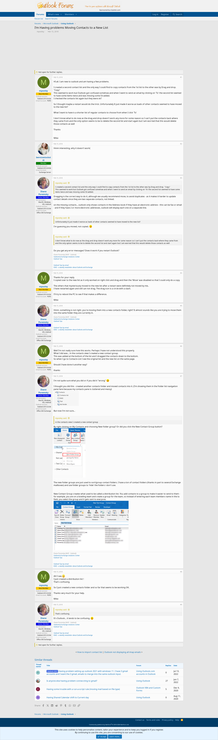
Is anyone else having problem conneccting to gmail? (72, 680)
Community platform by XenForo (109, 725)
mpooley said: (61, 183)
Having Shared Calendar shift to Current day (68, 697)
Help (177, 720)
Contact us (139, 720)
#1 (181, 77)
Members (69, 14)
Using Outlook (143, 680)
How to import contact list (89, 652)
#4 (181, 273)
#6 (181, 346)
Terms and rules (153, 720)
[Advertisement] (96, 51)
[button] (61, 14)
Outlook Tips (58, 259)
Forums (40, 14)
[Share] (177, 77)
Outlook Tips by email (61, 265)
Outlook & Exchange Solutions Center (67, 257)
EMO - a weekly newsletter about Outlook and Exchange (73, 267)
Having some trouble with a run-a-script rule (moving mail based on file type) (83, 689)
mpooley (40, 31)
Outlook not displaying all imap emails (122, 652)
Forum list (39, 18)
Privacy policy (167, 720)
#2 (181, 144)
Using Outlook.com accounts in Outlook (146, 672)
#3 (181, 178)
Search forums (51, 18)
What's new (53, 14)
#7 (181, 376)
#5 (181, 306)
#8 (181, 572)
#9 (181, 605)
